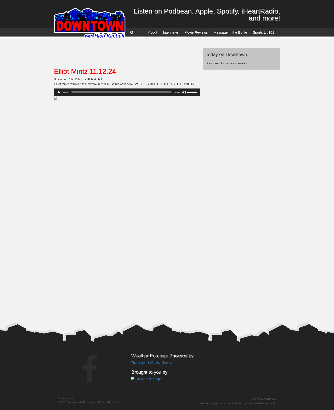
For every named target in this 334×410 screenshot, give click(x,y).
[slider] (192, 91)
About (152, 32)
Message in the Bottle (230, 32)
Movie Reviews (196, 32)
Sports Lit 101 (263, 32)
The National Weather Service (152, 362)
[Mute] (184, 92)
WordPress (269, 398)
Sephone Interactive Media (261, 403)
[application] (127, 92)
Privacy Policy (65, 398)
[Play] (59, 92)
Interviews (171, 32)
